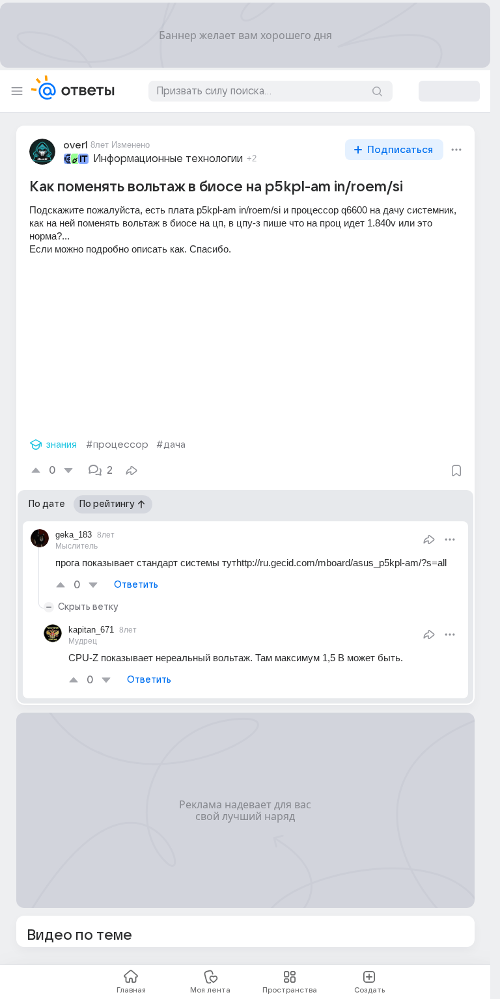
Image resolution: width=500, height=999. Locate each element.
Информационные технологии (168, 159)
